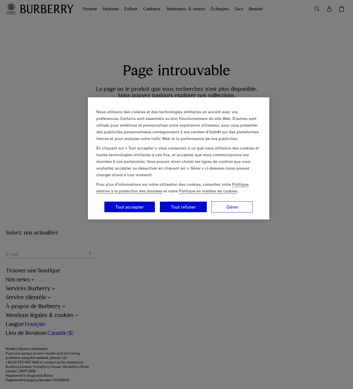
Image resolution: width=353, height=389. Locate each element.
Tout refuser (183, 207)
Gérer (232, 207)
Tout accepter (130, 207)
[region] (178, 158)
